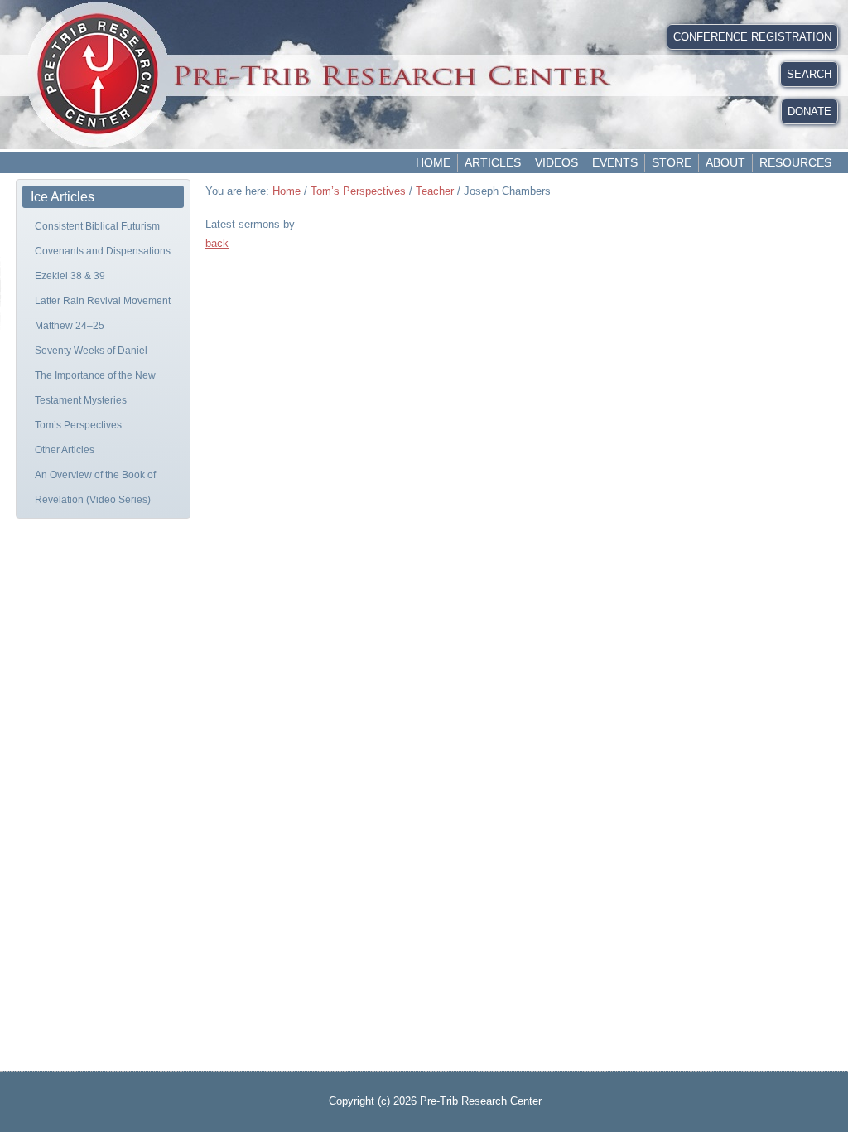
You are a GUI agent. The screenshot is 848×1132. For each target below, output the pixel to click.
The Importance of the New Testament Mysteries (95, 388)
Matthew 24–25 (69, 325)
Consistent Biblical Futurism (97, 226)
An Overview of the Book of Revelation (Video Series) (95, 487)
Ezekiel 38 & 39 (70, 276)
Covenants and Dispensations (103, 251)
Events (615, 162)
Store (671, 162)
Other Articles (64, 450)
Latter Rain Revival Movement (103, 301)
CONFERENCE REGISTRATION (752, 37)
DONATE (809, 111)
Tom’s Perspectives (78, 425)
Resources (795, 162)
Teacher (435, 191)
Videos (556, 162)
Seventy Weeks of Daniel (91, 350)
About (725, 162)
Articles (493, 162)
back (217, 243)
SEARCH (809, 74)
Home (433, 162)
